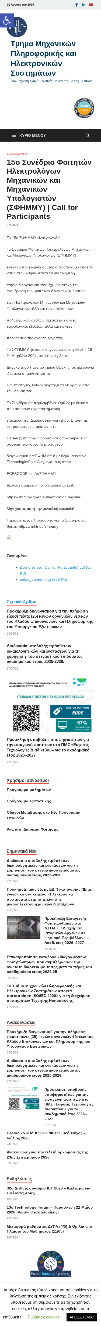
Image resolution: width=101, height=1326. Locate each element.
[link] (7, 20)
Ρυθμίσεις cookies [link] (44, 1317)
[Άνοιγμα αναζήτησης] (87, 135)
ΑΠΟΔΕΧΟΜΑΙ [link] (82, 1317)
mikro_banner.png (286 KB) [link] (43, 579)
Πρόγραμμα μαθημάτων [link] (29, 790)
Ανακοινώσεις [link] (17, 154)
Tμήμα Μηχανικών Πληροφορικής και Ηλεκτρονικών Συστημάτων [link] (43, 58)
